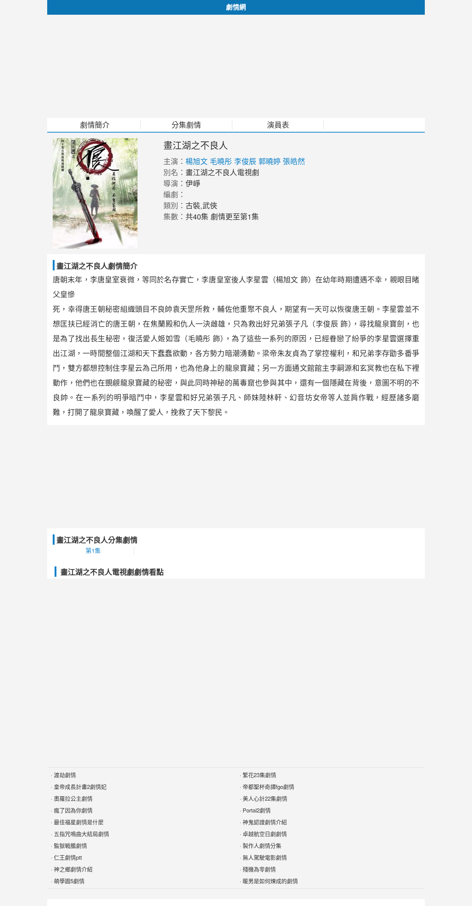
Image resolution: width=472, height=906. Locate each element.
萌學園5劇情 (69, 881)
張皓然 (294, 161)
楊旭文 (196, 161)
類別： (174, 205)
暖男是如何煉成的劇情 (270, 881)
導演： (174, 183)
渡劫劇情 (65, 775)
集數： (174, 216)
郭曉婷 (269, 161)
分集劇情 (186, 125)
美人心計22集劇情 (265, 798)
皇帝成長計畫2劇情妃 (80, 786)
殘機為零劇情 (259, 869)
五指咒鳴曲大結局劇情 (81, 833)
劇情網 (236, 7)
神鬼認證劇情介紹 (265, 822)
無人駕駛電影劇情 (265, 857)
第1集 (93, 551)
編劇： (174, 194)
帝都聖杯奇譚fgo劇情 (268, 786)
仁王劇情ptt (68, 857)
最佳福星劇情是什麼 (79, 822)
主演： (174, 161)
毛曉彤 (221, 161)
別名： (174, 172)
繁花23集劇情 (259, 775)
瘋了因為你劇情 (73, 810)
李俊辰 (245, 161)
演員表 (278, 125)
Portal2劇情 (257, 810)
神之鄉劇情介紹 (73, 869)
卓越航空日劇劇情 (265, 833)
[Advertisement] (236, 66)
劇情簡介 (95, 125)
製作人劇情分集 (262, 845)
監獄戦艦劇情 (70, 845)
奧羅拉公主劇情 (73, 798)
